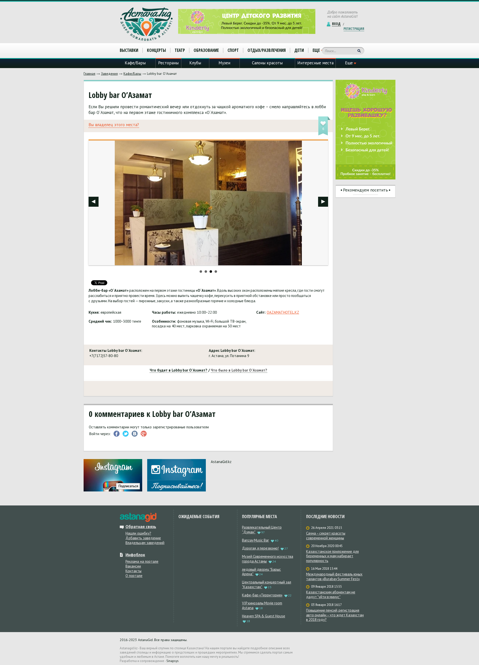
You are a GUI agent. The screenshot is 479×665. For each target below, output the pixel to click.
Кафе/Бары (132, 73)
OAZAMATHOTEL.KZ (283, 312)
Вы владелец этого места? (114, 124)
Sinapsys (172, 661)
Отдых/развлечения (266, 50)
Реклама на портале (141, 561)
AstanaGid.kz (221, 461)
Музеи (224, 63)
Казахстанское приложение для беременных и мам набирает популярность (332, 556)
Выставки (129, 50)
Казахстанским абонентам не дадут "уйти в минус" (330, 594)
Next (323, 202)
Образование (206, 50)
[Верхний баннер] (246, 21)
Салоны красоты (267, 63)
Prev (94, 202)
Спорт (233, 50)
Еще (316, 50)
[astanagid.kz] (138, 517)
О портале (133, 575)
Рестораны (168, 63)
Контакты (133, 571)
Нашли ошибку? (138, 533)
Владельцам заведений (144, 542)
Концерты (156, 50)
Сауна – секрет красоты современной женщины (325, 535)
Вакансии (133, 566)
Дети (299, 50)
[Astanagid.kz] (146, 24)
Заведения (109, 73)
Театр (180, 50)
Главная (89, 73)
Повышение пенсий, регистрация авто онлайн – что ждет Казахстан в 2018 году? (335, 615)
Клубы (195, 63)
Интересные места (315, 63)
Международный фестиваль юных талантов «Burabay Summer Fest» (334, 576)
